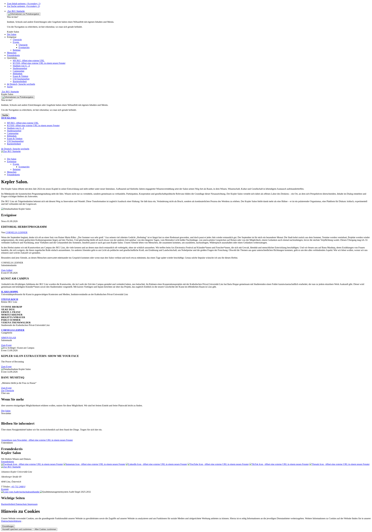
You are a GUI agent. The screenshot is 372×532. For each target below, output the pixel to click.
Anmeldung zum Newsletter (37, 440)
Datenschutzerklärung (11, 521)
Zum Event (6, 345)
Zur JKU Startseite (16, 11)
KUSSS (39, 63)
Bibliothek (17, 73)
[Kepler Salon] (1, 154)
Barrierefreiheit (20, 81)
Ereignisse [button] (11, 161)
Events (16, 164)
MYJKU (28, 60)
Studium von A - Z (21, 66)
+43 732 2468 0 (17, 486)
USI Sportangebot (21, 79)
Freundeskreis (13, 174)
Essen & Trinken (20, 76)
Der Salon (11, 159)
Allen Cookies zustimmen (45, 529)
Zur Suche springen (23, 6)
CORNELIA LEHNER (16, 232)
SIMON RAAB (8, 337)
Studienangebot (20, 68)
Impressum (32, 504)
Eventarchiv (24, 167)
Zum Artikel (6, 270)
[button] (11, 34)
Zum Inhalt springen (23, 3)
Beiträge (16, 169)
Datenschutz (21, 504)
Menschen (11, 172)
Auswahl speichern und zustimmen (17, 529)
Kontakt (5, 489)
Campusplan (18, 71)
